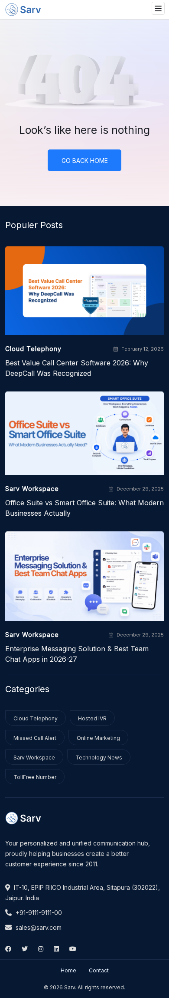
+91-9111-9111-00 (38, 912)
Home (68, 970)
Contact (99, 970)
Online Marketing (98, 738)
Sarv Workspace (34, 757)
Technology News (98, 757)
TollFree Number (34, 777)
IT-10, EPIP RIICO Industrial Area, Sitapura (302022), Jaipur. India (82, 893)
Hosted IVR (92, 718)
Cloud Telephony (35, 718)
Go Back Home (85, 160)
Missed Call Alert (34, 738)
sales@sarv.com (38, 927)
